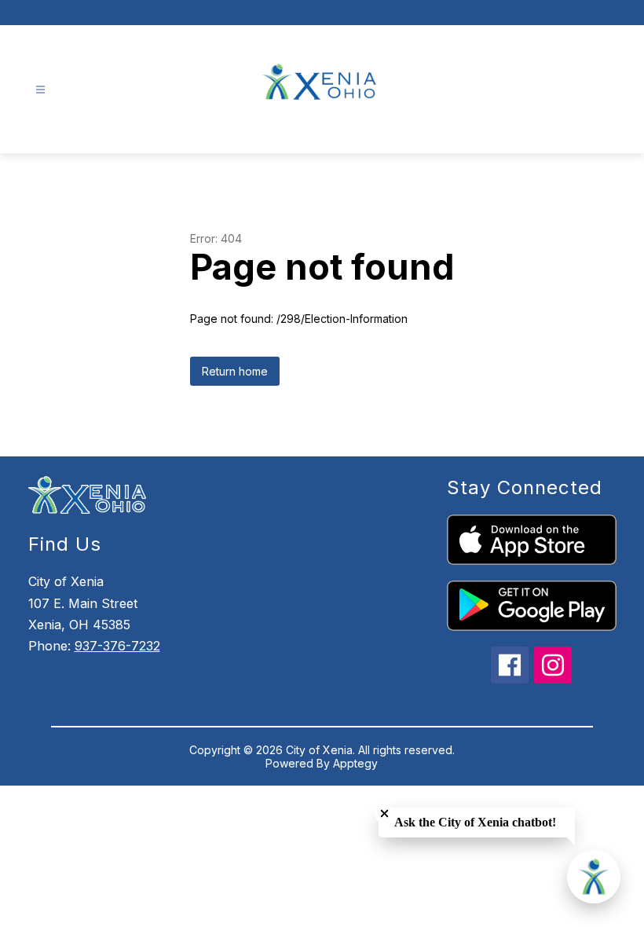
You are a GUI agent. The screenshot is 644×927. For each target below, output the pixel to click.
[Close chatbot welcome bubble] (384, 813)
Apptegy (355, 763)
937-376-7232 (117, 646)
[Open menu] (40, 90)
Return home (235, 371)
